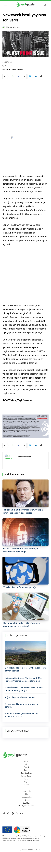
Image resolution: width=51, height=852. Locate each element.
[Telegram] (29, 76)
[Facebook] (18, 76)
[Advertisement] (25, 108)
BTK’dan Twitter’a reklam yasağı (19, 587)
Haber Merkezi (13, 27)
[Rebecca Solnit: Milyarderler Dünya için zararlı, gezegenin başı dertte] (25, 493)
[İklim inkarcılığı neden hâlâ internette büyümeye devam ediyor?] (25, 606)
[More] (41, 76)
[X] (24, 76)
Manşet (5, 70)
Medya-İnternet (17, 70)
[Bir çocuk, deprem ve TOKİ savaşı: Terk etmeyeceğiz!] (25, 653)
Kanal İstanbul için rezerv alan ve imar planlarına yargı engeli (24, 689)
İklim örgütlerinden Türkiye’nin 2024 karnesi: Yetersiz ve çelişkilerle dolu (23, 679)
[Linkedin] (35, 76)
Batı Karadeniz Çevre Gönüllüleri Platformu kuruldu (21, 715)
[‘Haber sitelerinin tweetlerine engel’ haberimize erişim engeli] (25, 532)
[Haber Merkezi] (4, 27)
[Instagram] (8, 813)
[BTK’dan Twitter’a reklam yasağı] (25, 571)
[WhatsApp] (12, 76)
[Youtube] (21, 813)
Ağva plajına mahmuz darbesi (20, 697)
